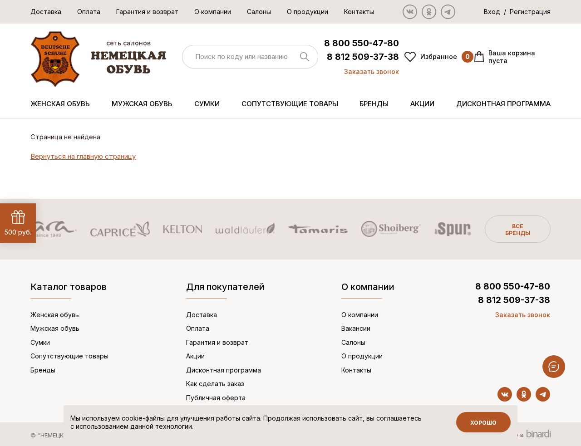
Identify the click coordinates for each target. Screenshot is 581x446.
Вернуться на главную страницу (83, 156)
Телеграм (448, 12)
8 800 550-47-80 (361, 43)
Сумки (207, 103)
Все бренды (518, 229)
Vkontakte (410, 12)
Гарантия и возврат (147, 11)
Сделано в (509, 434)
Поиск (304, 56)
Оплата (88, 11)
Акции (422, 103)
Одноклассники (429, 12)
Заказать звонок (371, 71)
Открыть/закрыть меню (553, 366)
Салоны (259, 11)
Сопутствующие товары (289, 103)
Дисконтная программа (503, 103)
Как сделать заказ (215, 383)
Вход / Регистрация (517, 11)
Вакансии (355, 328)
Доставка (45, 11)
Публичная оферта (216, 398)
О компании (212, 11)
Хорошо (483, 422)
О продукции (307, 11)
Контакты (359, 11)
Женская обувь (60, 103)
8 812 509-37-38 (363, 57)
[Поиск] (250, 57)
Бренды (374, 103)
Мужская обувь (142, 103)
